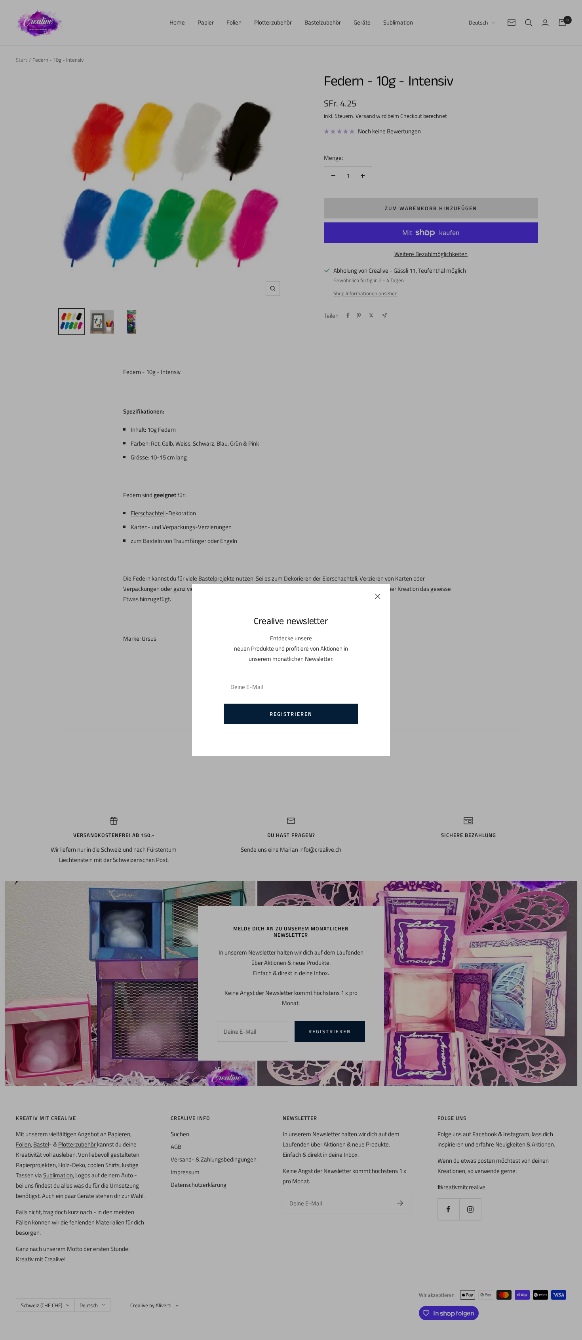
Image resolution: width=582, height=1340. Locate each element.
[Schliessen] (377, 596)
